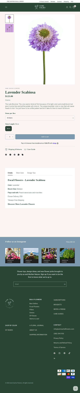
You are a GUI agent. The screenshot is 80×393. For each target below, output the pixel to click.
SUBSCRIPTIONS (59, 300)
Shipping (66, 1)
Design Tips (31, 173)
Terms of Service (59, 347)
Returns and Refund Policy (63, 343)
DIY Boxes (33, 316)
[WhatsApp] (19, 154)
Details (10, 173)
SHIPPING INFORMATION (38, 335)
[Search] (70, 7)
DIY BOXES (9, 330)
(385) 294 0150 (59, 334)
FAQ (72, 1)
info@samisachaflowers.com (64, 329)
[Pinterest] (15, 154)
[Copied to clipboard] (23, 154)
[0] (73, 7)
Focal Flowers (34, 307)
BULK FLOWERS (35, 299)
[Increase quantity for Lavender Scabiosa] (12, 136)
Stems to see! (34, 319)
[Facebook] (6, 154)
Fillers (31, 310)
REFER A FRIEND (59, 309)
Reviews (53, 1)
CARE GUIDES (58, 314)
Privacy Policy (58, 338)
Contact (59, 1)
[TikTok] (71, 353)
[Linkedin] (56, 358)
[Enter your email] (64, 284)
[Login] (67, 7)
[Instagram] (61, 353)
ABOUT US (33, 330)
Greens (31, 313)
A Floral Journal (44, 1)
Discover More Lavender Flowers (21, 204)
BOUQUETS (58, 305)
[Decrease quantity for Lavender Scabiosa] (6, 136)
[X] (10, 154)
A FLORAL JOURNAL (36, 325)
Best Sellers (33, 304)
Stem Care (20, 173)
